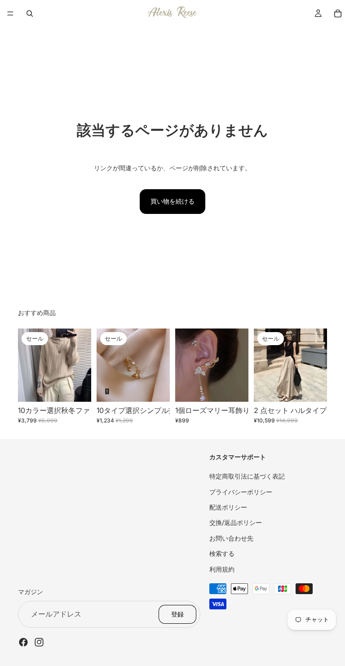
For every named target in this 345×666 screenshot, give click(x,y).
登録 (177, 613)
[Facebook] (23, 641)
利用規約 (221, 569)
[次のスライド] (81, 365)
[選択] (77, 388)
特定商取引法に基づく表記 (247, 476)
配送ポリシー (228, 507)
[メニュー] (10, 13)
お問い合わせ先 (231, 538)
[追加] (234, 388)
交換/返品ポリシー (235, 522)
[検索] (30, 13)
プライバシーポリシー (240, 491)
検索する (221, 553)
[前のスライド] (28, 365)
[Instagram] (39, 641)
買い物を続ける (172, 201)
